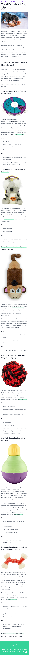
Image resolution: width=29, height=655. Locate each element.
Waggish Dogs (14, 645)
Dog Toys (7, 2)
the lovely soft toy (9, 219)
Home (2, 2)
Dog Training (23, 649)
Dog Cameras (16, 651)
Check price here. (19, 134)
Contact (24, 651)
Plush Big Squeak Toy (18, 306)
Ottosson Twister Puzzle (10, 121)
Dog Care (16, 649)
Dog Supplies (7, 651)
